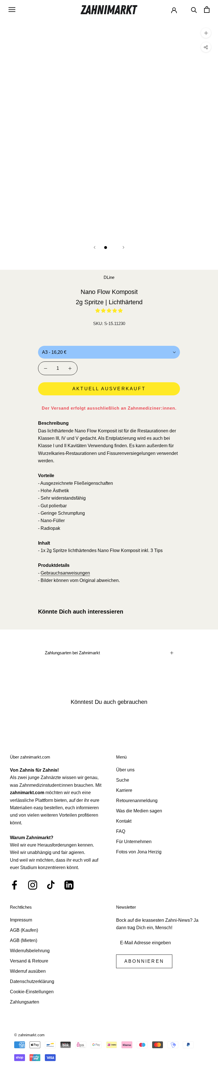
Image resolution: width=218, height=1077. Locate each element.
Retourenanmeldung (137, 800)
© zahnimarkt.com (29, 1035)
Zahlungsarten (24, 1002)
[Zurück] (94, 247)
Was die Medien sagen (139, 810)
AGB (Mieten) (23, 940)
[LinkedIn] (69, 885)
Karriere (124, 790)
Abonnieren (144, 961)
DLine (109, 277)
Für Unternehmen (134, 841)
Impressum (21, 919)
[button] (109, 310)
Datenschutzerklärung (32, 981)
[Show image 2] (112, 247)
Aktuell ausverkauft (109, 388)
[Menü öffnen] (12, 9)
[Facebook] (14, 885)
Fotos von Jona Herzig (139, 851)
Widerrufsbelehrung (30, 950)
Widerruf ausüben (28, 971)
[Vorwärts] (123, 247)
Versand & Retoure (29, 961)
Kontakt (123, 821)
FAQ (120, 831)
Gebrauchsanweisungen (65, 573)
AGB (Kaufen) (24, 930)
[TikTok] (50, 885)
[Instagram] (32, 885)
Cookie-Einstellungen (32, 991)
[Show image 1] (105, 247)
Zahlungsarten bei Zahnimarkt (72, 652)
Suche (122, 780)
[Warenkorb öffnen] (206, 9)
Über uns (125, 769)
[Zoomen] (206, 33)
